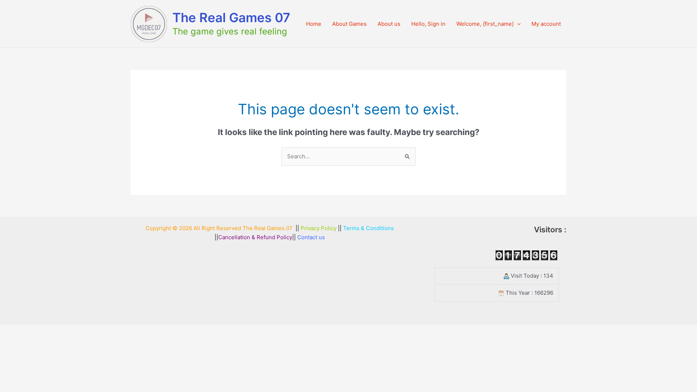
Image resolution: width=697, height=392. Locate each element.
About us (389, 23)
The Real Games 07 (231, 17)
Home (313, 23)
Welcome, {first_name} (485, 23)
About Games (349, 23)
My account (546, 23)
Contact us (311, 237)
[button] (517, 24)
